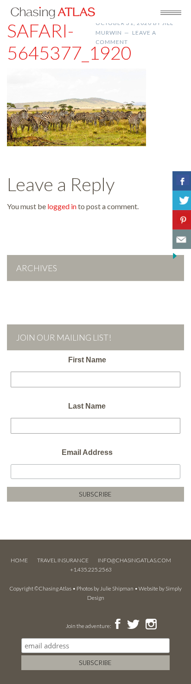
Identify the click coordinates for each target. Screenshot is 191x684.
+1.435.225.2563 (91, 569)
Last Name (87, 406)
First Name (87, 360)
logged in (61, 206)
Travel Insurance (63, 560)
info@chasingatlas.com (134, 560)
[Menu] (170, 11)
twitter (132, 625)
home (19, 560)
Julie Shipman (117, 588)
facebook (117, 625)
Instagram (150, 625)
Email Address (87, 452)
